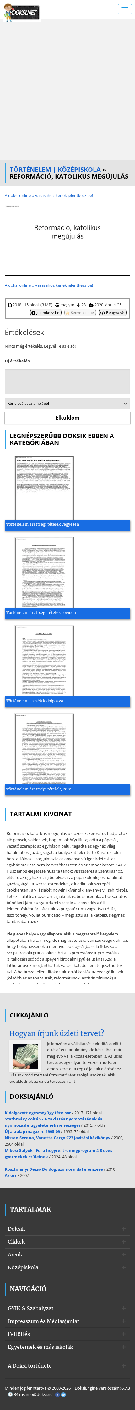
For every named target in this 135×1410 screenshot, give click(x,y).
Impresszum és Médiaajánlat (43, 1321)
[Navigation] (125, 9)
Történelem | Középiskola (55, 169)
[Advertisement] (67, 89)
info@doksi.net (40, 1394)
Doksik (16, 1229)
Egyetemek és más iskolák (40, 1347)
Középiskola (23, 1267)
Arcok (15, 1254)
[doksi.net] (22, 12)
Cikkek (16, 1242)
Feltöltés (19, 1334)
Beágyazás (115, 312)
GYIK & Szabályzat (31, 1308)
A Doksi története (30, 1366)
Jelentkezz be (47, 312)
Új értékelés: (18, 361)
